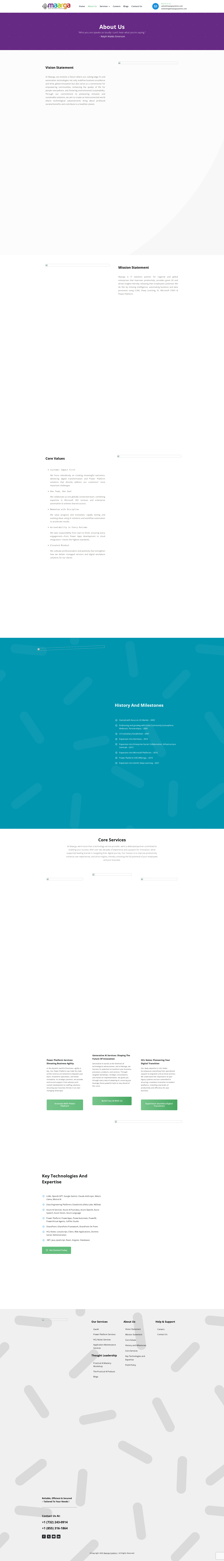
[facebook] (44, 1536)
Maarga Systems (110, 1553)
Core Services (131, 1351)
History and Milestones (135, 1345)
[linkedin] (58, 1536)
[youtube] (54, 1536)
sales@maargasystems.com (172, 6)
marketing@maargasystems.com (174, 9)
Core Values (130, 1340)
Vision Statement (133, 1329)
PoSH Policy (130, 1365)
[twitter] (49, 1536)
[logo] (55, 1319)
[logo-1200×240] (56, 4)
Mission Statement (133, 1334)
